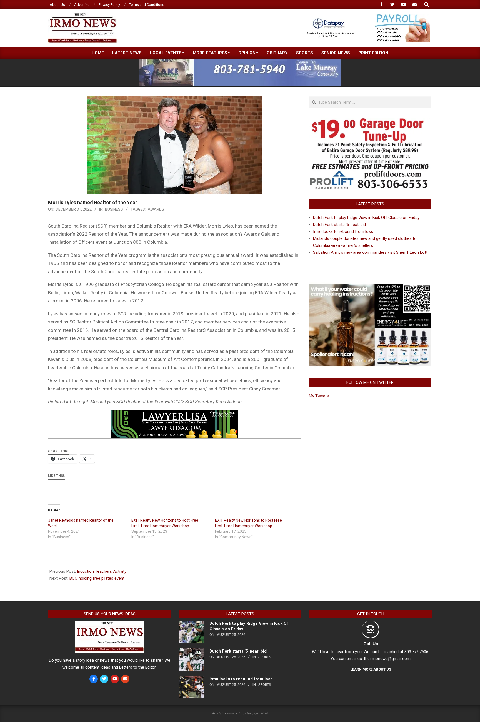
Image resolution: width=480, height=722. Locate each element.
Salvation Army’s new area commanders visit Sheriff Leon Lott (370, 252)
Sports (264, 657)
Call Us (370, 643)
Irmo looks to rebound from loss (343, 231)
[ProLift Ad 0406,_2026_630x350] (370, 121)
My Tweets (319, 396)
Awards (156, 209)
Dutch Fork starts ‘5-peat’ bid (339, 224)
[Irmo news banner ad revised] (174, 414)
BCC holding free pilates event (96, 578)
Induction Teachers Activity (101, 571)
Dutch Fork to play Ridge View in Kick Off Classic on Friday (366, 217)
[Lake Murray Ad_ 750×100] (240, 61)
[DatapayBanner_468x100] (365, 16)
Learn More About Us (370, 669)
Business (114, 209)
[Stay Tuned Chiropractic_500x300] (370, 285)
